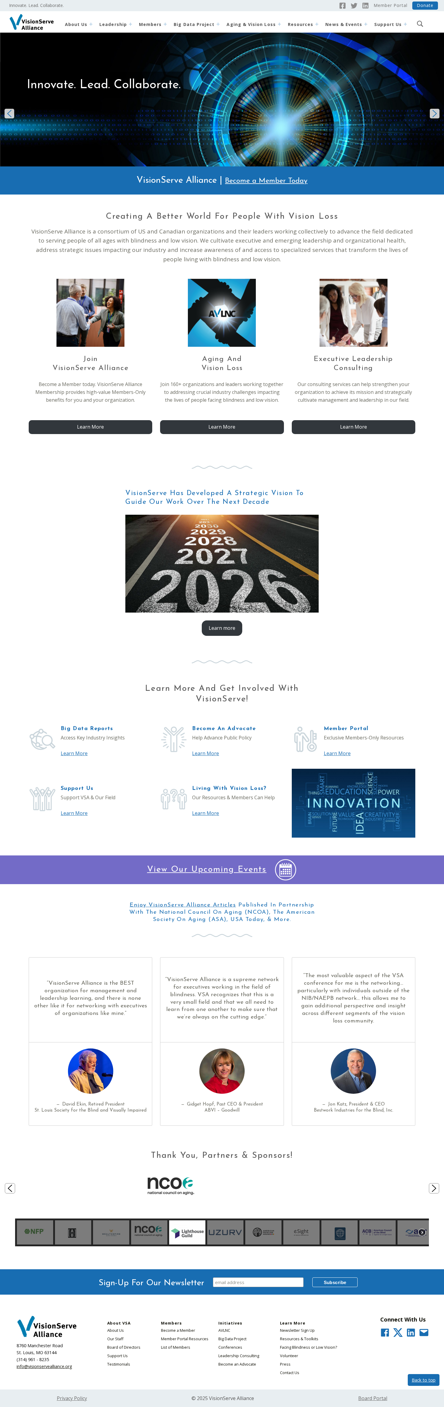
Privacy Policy (72, 1398)
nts (259, 869)
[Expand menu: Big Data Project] (218, 24)
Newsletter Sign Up (297, 1330)
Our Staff (115, 1338)
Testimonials (118, 1364)
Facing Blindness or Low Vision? (308, 1347)
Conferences (230, 1347)
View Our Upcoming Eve (200, 869)
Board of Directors (123, 1347)
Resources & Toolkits (299, 1338)
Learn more (222, 628)
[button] (9, 113)
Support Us (117, 1355)
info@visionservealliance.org (44, 1366)
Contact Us (289, 1372)
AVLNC (224, 1330)
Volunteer (289, 1355)
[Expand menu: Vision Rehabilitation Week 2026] (365, 24)
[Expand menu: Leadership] (130, 24)
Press (285, 1364)
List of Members (175, 1347)
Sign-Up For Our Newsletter (151, 1283)
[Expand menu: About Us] (91, 24)
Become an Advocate (237, 1364)
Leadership (113, 24)
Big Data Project (194, 24)
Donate (425, 5)
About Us (76, 24)
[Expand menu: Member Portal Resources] (316, 24)
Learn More (90, 426)
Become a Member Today (266, 181)
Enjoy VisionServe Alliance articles (183, 905)
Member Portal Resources (184, 1338)
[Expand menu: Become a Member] (165, 24)
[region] (222, 1202)
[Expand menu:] (405, 24)
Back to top (424, 1380)
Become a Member (178, 1330)
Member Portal (390, 5)
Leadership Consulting (238, 1355)
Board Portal (372, 1398)
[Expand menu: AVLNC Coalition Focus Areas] (279, 24)
